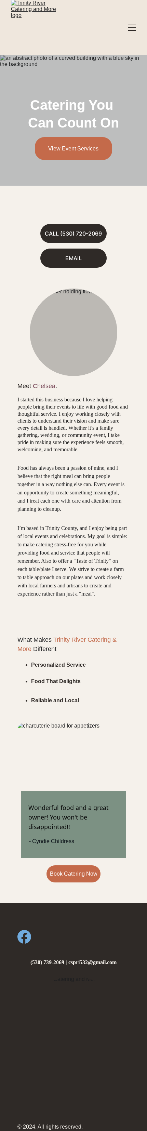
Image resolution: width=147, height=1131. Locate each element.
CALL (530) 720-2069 (73, 233)
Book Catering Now (73, 874)
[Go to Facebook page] (24, 937)
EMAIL (73, 258)
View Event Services (73, 148)
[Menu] (132, 28)
